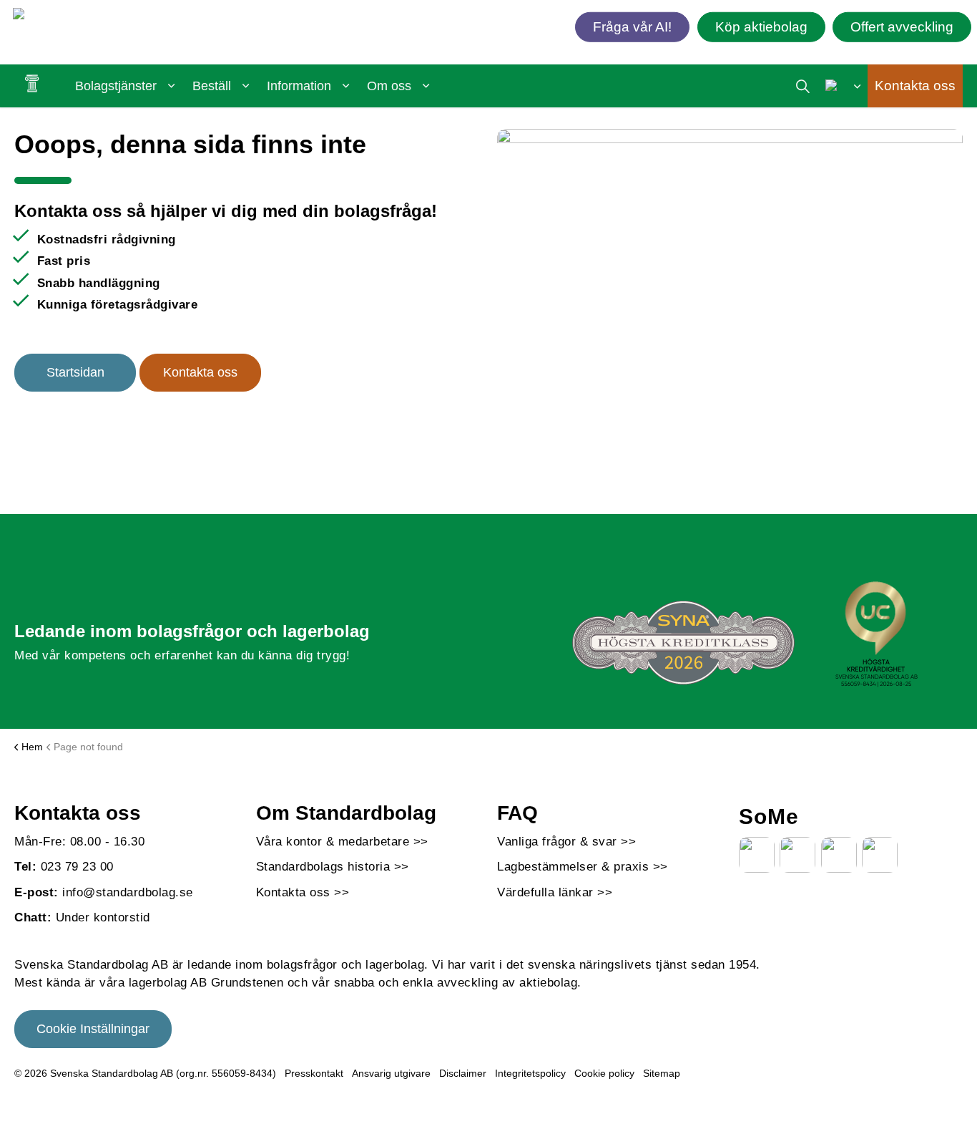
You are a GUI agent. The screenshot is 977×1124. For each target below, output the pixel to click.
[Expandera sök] (803, 85)
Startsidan (75, 372)
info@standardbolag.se (127, 892)
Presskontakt (314, 1073)
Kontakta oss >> (303, 892)
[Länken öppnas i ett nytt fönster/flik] (757, 855)
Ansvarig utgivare (391, 1073)
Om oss (389, 86)
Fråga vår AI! (632, 26)
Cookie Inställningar (92, 1029)
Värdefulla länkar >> (554, 892)
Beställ (211, 86)
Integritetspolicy (530, 1073)
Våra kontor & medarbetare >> (342, 841)
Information (299, 86)
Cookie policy (604, 1073)
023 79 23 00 (77, 866)
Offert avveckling (901, 26)
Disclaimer (462, 1073)
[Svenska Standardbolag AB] (95, 16)
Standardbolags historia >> (332, 866)
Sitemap (661, 1073)
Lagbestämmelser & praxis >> (582, 866)
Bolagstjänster (116, 86)
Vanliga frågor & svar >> (566, 841)
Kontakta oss (915, 85)
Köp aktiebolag (761, 26)
